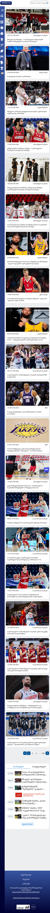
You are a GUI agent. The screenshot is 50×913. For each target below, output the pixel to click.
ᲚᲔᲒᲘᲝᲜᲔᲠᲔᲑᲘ (42, 107)
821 (43, 753)
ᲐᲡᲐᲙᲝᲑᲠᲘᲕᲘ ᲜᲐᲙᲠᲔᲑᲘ (40, 371)
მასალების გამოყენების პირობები (26, 892)
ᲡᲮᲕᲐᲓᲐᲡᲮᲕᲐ (43, 72)
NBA (46, 408)
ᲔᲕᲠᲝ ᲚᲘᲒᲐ (43, 294)
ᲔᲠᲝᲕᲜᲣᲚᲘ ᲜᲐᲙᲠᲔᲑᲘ (40, 35)
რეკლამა (26, 879)
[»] (47, 753)
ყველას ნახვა (27, 824)
